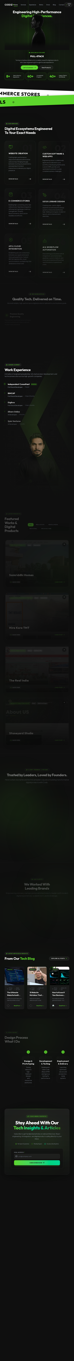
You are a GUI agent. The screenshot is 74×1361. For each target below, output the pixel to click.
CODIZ (9, 4)
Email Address (19, 1152)
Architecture (46, 526)
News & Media (53, 522)
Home (16, 5)
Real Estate (40, 522)
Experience (32, 5)
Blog (54, 5)
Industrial (33, 526)
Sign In (69, 4)
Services (23, 5)
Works (41, 5)
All (30, 523)
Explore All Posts (58, 958)
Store (48, 5)
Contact (61, 5)
